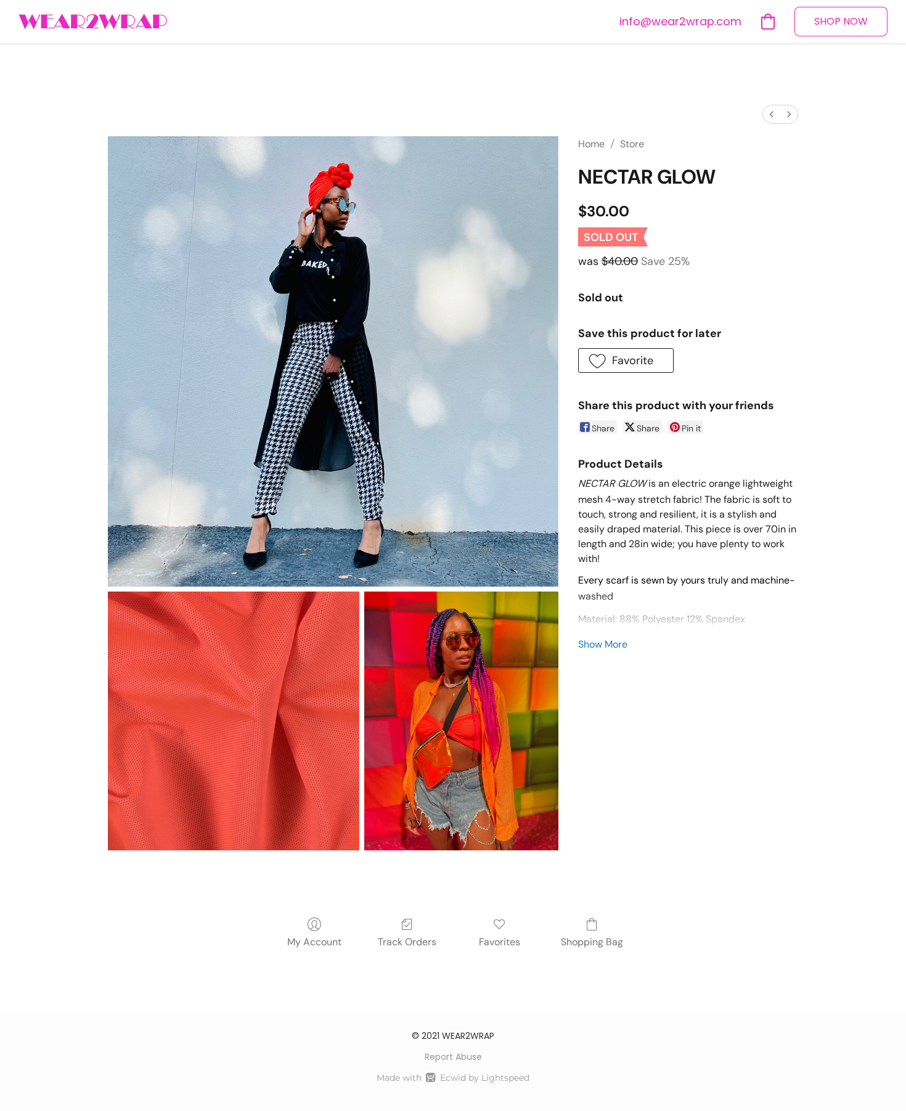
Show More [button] (602, 644)
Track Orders (407, 941)
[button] (92, 21)
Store (632, 143)
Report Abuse (453, 1057)
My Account (314, 941)
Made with (453, 1077)
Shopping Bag (592, 941)
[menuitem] (771, 114)
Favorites (499, 941)
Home (591, 143)
